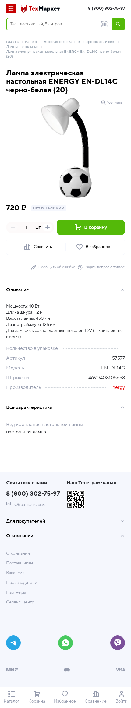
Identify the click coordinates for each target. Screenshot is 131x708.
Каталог (31, 42)
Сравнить (43, 247)
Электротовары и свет (96, 42)
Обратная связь (29, 504)
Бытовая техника (58, 42)
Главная (12, 42)
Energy (117, 387)
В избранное (98, 247)
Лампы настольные (22, 46)
